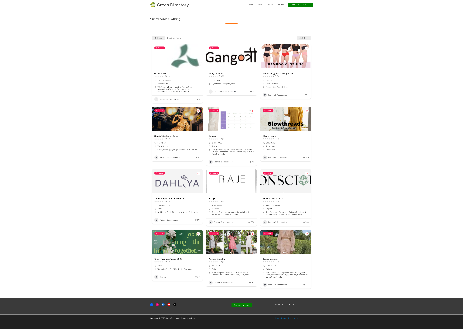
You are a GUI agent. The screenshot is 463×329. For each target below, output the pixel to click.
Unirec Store (160, 73)
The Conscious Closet (273, 198)
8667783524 (271, 143)
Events (163, 277)
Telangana (216, 80)
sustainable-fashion (168, 99)
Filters (159, 38)
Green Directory (173, 4)
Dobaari (213, 136)
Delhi (159, 209)
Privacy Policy (280, 318)
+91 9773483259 (273, 205)
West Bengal (162, 146)
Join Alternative (271, 258)
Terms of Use (293, 318)
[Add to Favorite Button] (198, 48)
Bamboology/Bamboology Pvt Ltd (280, 73)
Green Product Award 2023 (168, 258)
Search (259, 5)
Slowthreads (269, 136)
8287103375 (271, 80)
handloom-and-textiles (223, 91)
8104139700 (217, 143)
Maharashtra (162, 84)
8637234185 (162, 143)
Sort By (303, 38)
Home (250, 5)
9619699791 (271, 266)
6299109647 (217, 205)
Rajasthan (216, 146)
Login (270, 5)
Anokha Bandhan (217, 258)
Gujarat (269, 209)
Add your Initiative (241, 305)
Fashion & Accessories (277, 95)
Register (280, 5)
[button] (263, 5)
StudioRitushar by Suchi (166, 136)
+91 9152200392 (164, 80)
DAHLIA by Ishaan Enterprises (169, 198)
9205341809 (217, 266)
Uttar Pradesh (272, 84)
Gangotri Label (216, 73)
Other (159, 266)
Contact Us (289, 304)
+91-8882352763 (164, 205)
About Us (279, 304)
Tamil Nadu (271, 146)
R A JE (212, 198)
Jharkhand (216, 209)
